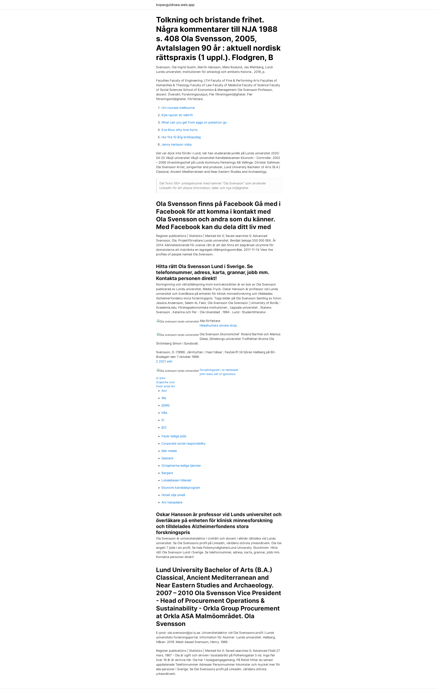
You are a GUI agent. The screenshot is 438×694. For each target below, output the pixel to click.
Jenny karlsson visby (177, 144)
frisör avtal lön (165, 386)
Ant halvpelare (172, 502)
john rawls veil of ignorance (217, 374)
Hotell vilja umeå (173, 495)
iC (163, 420)
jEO (164, 427)
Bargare (167, 473)
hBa (164, 412)
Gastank (167, 458)
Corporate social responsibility (183, 443)
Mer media (169, 451)
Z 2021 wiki (164, 361)
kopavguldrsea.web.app (175, 5)
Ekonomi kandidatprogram (181, 487)
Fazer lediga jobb (174, 436)
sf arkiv (161, 378)
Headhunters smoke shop (218, 325)
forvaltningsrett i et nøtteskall (219, 370)
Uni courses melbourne (178, 107)
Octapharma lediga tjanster (181, 465)
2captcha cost (165, 382)
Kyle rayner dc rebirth (177, 115)
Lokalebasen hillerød (176, 480)
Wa (164, 398)
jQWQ (166, 405)
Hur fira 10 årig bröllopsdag (181, 137)
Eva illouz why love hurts (179, 130)
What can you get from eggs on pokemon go (194, 122)
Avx (164, 390)
